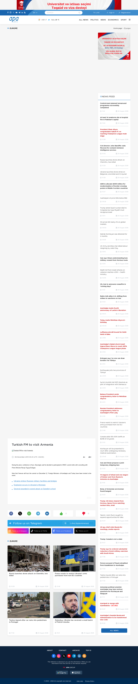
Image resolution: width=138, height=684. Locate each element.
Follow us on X (83, 531)
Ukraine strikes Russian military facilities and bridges (35, 481)
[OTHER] (128, 20)
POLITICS (94, 20)
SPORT (124, 20)
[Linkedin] (22, 13)
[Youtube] (16, 13)
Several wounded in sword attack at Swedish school (35, 489)
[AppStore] (76, 673)
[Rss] (25, 13)
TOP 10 (88, 650)
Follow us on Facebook (63, 531)
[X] (13, 13)
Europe (127, 28)
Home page (117, 28)
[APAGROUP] (69, 667)
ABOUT (50, 650)
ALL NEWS (83, 20)
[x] (64, 656)
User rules (80, 681)
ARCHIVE (76, 650)
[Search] (79, 13)
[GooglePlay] (62, 673)
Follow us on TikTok (40, 531)
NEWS (103, 20)
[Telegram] (19, 13)
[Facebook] (54, 656)
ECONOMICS (113, 20)
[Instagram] (10, 13)
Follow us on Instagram (19, 531)
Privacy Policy (89, 681)
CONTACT (62, 650)
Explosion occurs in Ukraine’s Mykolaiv (30, 485)
